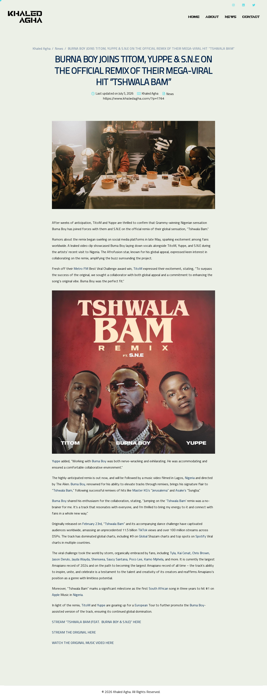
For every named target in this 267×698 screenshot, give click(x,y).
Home (194, 17)
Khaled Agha (150, 93)
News (230, 17)
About (212, 17)
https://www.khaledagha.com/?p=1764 (133, 98)
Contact (251, 17)
